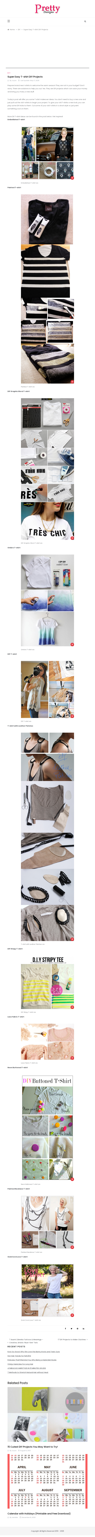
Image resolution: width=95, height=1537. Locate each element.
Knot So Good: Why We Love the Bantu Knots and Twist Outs (34, 1351)
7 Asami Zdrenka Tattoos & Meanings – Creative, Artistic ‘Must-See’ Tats (26, 1341)
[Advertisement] (47, 52)
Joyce (14, 80)
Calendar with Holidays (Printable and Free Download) (39, 1513)
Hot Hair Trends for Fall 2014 (19, 1356)
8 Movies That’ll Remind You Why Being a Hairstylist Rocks (32, 1360)
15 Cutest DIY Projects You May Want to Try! (33, 1446)
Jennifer (15, 1517)
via (37, 183)
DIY (9, 73)
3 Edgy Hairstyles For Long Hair (20, 1364)
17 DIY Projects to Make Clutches (72, 1339)
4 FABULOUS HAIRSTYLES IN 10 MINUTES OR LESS (27, 1368)
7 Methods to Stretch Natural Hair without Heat (28, 1372)
